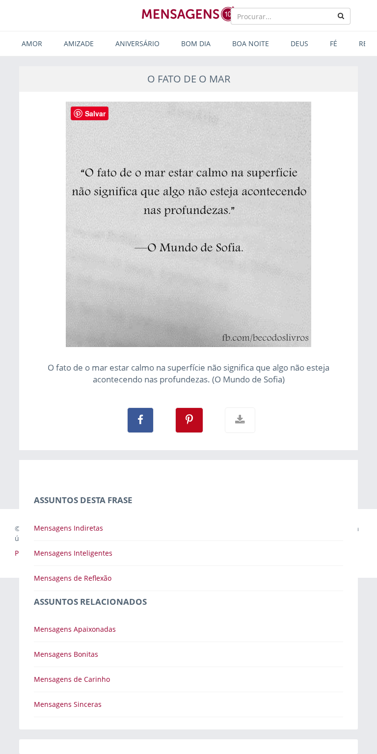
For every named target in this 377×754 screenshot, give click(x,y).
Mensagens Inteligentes (73, 553)
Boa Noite (250, 43)
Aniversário (137, 43)
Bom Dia (196, 43)
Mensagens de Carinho (72, 679)
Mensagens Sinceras (68, 704)
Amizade (79, 43)
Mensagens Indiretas (68, 528)
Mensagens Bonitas (66, 654)
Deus (299, 43)
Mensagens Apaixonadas (75, 629)
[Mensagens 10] (188, 14)
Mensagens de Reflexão (72, 578)
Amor (32, 43)
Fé (333, 43)
